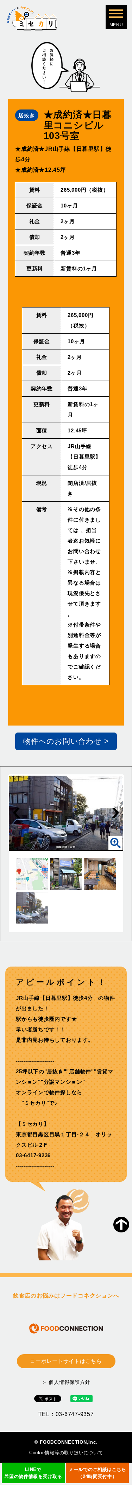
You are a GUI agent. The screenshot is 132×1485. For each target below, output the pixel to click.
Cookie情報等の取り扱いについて (66, 1452)
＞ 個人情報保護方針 (66, 1382)
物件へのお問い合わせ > (66, 741)
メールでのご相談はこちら (97, 1473)
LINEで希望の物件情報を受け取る (33, 1473)
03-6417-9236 (33, 1155)
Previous (16, 813)
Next (115, 813)
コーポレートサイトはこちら (66, 1361)
